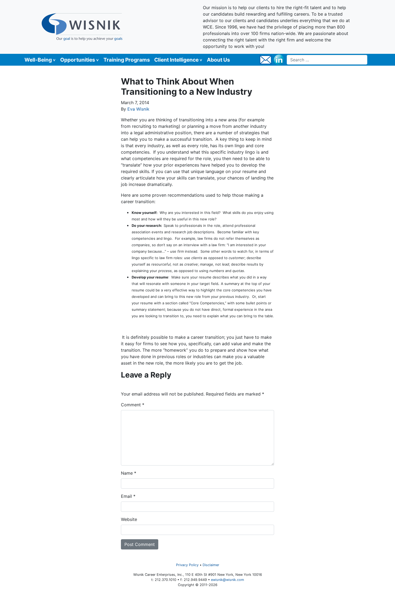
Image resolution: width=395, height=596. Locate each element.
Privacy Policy (187, 565)
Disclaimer (211, 565)
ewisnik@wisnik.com (227, 580)
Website (129, 519)
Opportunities (77, 60)
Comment (132, 404)
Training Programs (126, 60)
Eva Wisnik (138, 109)
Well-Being (38, 60)
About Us (218, 60)
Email (128, 496)
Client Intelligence (176, 60)
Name (128, 473)
